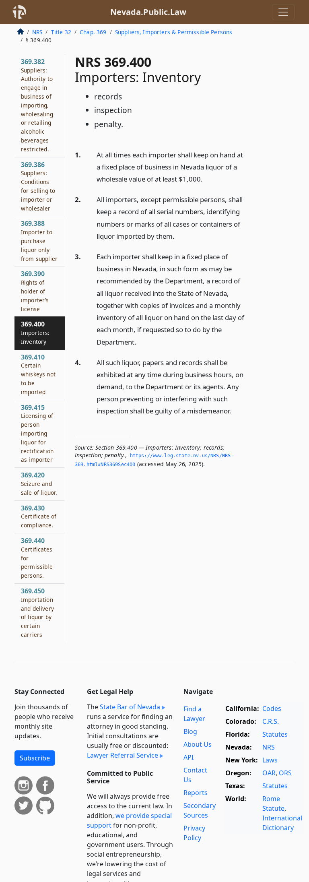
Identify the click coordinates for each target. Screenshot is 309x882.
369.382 (37, 105)
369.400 (35, 332)
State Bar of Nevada (130, 706)
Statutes (275, 734)
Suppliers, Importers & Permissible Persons (174, 32)
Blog (190, 731)
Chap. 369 (93, 32)
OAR (269, 772)
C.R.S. (270, 721)
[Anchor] (207, 178)
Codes (271, 708)
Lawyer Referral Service (122, 755)
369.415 (37, 433)
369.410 (38, 374)
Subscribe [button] (35, 758)
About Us (197, 744)
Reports (195, 792)
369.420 (39, 483)
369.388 (39, 240)
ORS (285, 772)
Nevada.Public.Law (148, 11)
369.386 (38, 186)
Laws (270, 760)
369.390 (35, 290)
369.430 (38, 516)
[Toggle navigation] (283, 12)
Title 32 (61, 32)
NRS (37, 32)
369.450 (37, 612)
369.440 (37, 557)
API (188, 757)
